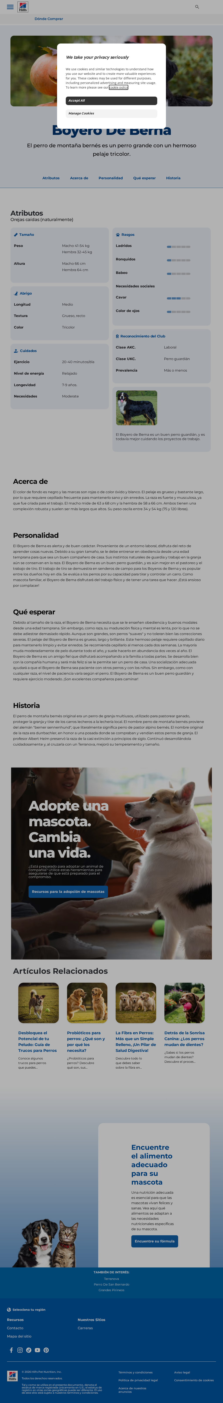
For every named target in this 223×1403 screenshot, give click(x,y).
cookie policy (118, 87)
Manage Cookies (81, 113)
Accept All (76, 100)
